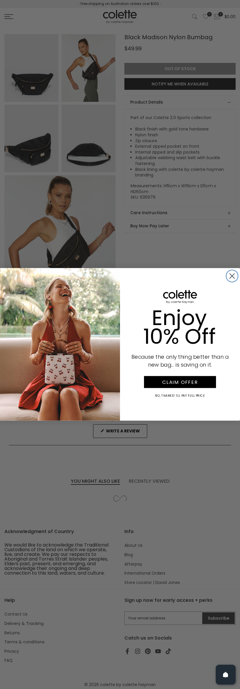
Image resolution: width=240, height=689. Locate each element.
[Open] (226, 675)
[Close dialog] (232, 276)
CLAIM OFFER (180, 382)
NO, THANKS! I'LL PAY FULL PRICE (180, 396)
